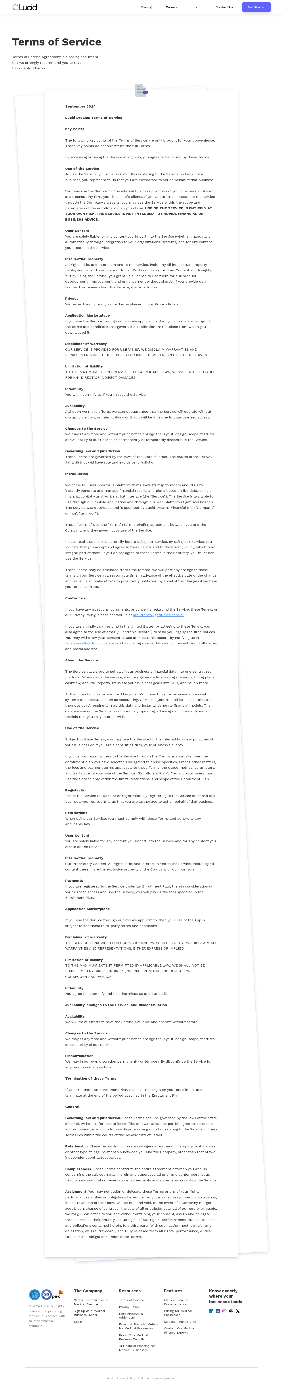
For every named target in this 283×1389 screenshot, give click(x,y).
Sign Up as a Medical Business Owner (89, 1313)
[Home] (25, 7)
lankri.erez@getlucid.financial (158, 615)
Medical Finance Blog (180, 1321)
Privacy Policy (129, 1307)
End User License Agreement (157, 1378)
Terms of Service (131, 1300)
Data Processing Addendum (131, 1315)
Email (110, 1378)
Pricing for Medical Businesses (178, 1313)
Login (78, 1321)
